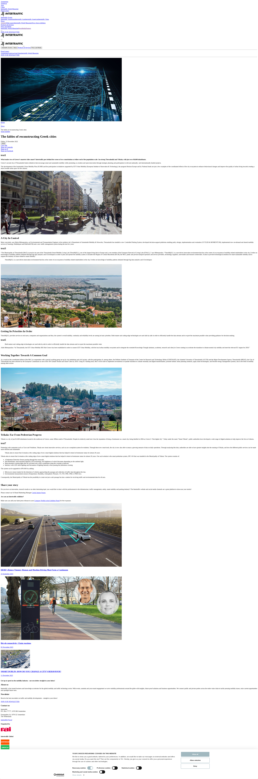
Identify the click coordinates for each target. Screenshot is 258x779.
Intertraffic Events (6, 17)
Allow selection (195, 760)
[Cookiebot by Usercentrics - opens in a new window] (59, 775)
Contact (6, 11)
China (3, 7)
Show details (77, 775)
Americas (4, 3)
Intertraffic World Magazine (9, 9)
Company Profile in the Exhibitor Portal (47, 501)
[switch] (115, 768)
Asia (2, 5)
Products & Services (7, 25)
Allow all (195, 754)
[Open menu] (1, 41)
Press (2, 11)
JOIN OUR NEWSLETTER (10, 32)
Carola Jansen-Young (38, 493)
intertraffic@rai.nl (6, 720)
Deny (195, 766)
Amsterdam (4, 2)
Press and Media (6, 26)
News (3, 21)
